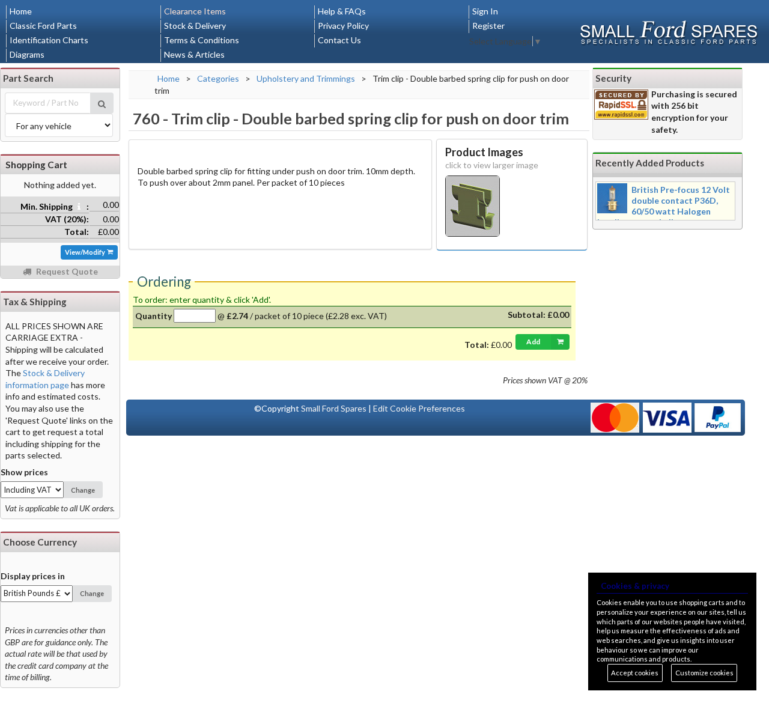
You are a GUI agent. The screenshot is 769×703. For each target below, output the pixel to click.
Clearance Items (195, 11)
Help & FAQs (342, 11)
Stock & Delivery (195, 25)
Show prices (24, 472)
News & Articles (194, 54)
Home (21, 11)
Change (83, 490)
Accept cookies (634, 673)
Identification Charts (49, 40)
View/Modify (85, 252)
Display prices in (33, 576)
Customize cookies (704, 673)
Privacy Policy (343, 25)
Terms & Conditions (201, 40)
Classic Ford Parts (43, 25)
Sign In (485, 11)
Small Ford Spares (333, 408)
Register (488, 25)
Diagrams (27, 54)
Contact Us (339, 40)
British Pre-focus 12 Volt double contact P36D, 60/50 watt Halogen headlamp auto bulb (663, 205)
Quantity (153, 316)
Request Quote (66, 271)
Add (533, 341)
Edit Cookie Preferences (419, 408)
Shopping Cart (36, 164)
